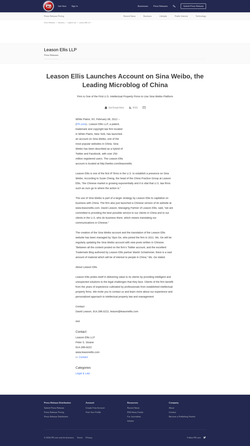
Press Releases (49, 22)
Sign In (74, 6)
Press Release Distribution (56, 416)
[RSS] (130, 107)
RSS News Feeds (135, 412)
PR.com (81, 124)
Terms (80, 438)
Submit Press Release (193, 6)
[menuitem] (174, 6)
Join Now (62, 6)
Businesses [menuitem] (143, 6)
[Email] (144, 107)
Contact (83, 357)
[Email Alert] (106, 107)
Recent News (133, 408)
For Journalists (134, 416)
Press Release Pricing (54, 412)
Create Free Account (95, 408)
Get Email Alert (116, 108)
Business (61, 22)
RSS (135, 108)
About (171, 408)
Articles (130, 421)
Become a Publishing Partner (182, 416)
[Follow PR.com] (203, 437)
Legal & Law (72, 22)
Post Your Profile (93, 412)
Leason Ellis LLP (85, 22)
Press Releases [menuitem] (160, 6)
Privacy (89, 438)
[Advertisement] (125, 33)
